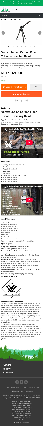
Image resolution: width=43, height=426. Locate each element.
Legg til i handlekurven (16, 87)
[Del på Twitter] (17, 100)
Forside (3, 19)
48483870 (36, 396)
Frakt (7, 387)
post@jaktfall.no (8, 398)
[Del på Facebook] (22, 100)
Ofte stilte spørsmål (27, 391)
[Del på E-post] (26, 100)
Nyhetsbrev (15, 391)
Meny (5, 15)
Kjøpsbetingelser (16, 387)
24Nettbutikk (25, 422)
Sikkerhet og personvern (31, 387)
